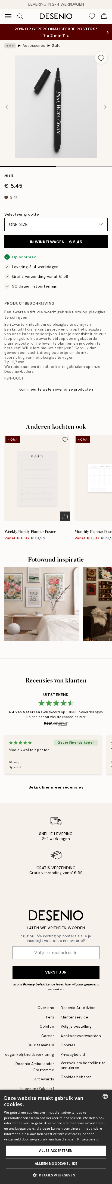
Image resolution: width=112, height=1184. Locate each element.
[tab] (28, 165)
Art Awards (44, 1079)
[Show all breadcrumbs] (10, 45)
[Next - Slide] (105, 107)
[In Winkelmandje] (65, 516)
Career (47, 1036)
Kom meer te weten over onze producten (56, 389)
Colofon (47, 1026)
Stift (56, 45)
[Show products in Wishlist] (92, 16)
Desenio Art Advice (78, 1007)
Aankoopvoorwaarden (81, 1036)
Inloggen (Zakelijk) (37, 1088)
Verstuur (56, 972)
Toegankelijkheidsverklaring (28, 1054)
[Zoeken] (20, 16)
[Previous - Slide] (6, 107)
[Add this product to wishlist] (101, 57)
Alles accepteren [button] (56, 1150)
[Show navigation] (8, 16)
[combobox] (105, 1096)
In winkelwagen (56, 241)
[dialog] (56, 1137)
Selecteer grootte (21, 214)
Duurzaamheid (41, 1045)
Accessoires (34, 45)
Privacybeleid (73, 1054)
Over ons (46, 1007)
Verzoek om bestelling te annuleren (83, 1065)
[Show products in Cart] (104, 16)
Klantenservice (74, 1017)
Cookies (68, 1045)
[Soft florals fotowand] (41, 604)
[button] (56, 1175)
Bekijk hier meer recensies (56, 787)
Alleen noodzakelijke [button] (56, 1163)
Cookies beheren (76, 1077)
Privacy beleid (34, 984)
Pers (50, 1017)
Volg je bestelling (76, 1026)
